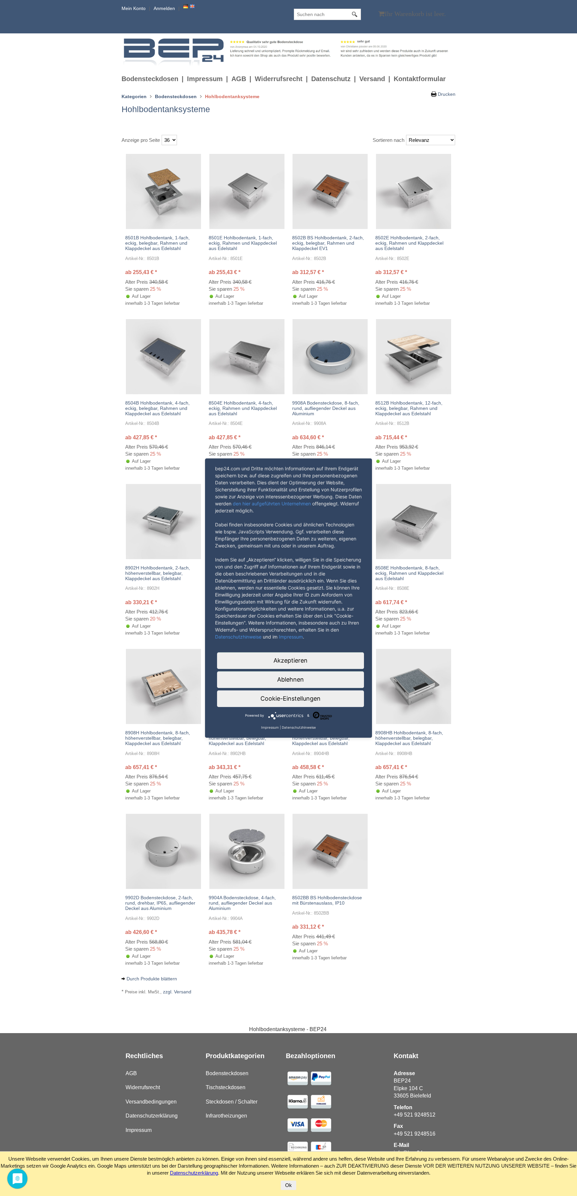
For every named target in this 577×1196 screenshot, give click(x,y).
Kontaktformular (420, 78)
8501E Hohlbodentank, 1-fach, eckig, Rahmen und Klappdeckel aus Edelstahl (243, 243)
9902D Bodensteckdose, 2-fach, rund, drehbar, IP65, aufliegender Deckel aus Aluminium (160, 903)
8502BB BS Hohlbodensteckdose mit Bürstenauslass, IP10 (327, 900)
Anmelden (164, 8)
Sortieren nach (388, 140)
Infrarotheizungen (226, 1116)
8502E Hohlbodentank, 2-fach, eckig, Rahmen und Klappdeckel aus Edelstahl (409, 243)
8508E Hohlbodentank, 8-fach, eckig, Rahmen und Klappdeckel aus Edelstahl (409, 573)
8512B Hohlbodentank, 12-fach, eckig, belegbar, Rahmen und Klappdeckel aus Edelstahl (408, 408)
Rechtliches (144, 1055)
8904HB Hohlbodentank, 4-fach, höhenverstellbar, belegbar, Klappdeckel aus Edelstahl (326, 738)
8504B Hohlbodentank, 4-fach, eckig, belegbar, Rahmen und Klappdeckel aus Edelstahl (157, 408)
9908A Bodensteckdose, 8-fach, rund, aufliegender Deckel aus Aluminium (325, 408)
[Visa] (297, 1078)
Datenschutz (331, 78)
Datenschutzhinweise (238, 637)
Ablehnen (290, 679)
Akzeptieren (290, 660)
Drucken (446, 94)
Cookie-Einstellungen (290, 698)
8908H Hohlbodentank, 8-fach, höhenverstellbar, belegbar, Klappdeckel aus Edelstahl (157, 738)
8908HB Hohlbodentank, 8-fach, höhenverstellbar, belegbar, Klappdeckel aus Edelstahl (409, 738)
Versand (372, 78)
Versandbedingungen (151, 1102)
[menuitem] (154, 78)
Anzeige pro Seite (141, 140)
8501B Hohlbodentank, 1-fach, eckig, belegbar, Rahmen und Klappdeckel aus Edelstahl (157, 243)
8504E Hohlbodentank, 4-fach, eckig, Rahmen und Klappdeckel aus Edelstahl (243, 408)
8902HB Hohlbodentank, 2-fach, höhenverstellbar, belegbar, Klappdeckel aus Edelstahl (242, 738)
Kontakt (406, 1055)
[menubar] (285, 78)
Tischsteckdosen (225, 1087)
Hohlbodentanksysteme (166, 109)
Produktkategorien (235, 1055)
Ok (288, 1185)
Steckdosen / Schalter (231, 1102)
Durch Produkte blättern (152, 978)
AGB (238, 78)
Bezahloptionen (310, 1055)
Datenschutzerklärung (152, 1116)
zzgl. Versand (177, 991)
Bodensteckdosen (150, 78)
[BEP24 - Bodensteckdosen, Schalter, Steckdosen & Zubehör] (175, 52)
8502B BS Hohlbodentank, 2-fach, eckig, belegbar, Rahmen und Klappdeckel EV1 (328, 243)
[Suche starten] (355, 14)
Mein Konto (134, 8)
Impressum (205, 78)
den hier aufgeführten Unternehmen (272, 503)
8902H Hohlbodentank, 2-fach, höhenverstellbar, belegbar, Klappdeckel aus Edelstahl (157, 573)
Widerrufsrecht (279, 78)
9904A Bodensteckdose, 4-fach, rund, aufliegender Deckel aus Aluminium (242, 903)
